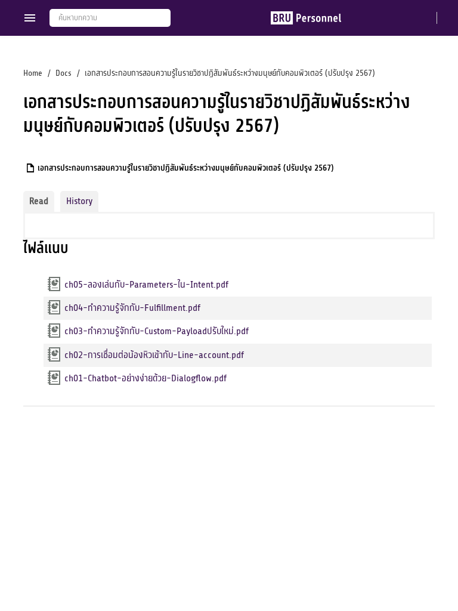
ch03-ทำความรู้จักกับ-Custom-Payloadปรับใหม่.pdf (156, 331)
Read (38, 201)
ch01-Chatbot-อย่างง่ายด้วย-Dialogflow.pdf (145, 378)
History (79, 201)
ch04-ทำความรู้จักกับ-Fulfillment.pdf (132, 308)
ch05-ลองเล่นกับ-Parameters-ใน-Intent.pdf (146, 284)
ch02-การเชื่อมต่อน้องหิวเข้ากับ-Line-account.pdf (154, 355)
